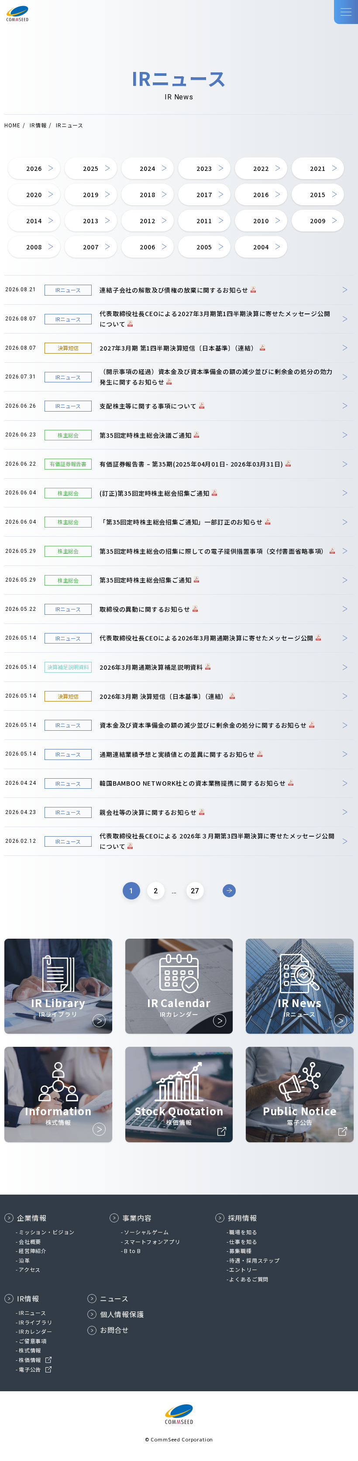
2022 (260, 168)
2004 (260, 246)
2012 (147, 220)
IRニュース (32, 1312)
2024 (147, 168)
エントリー (243, 1269)
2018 (147, 194)
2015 (317, 194)
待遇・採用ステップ (254, 1260)
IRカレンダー (35, 1331)
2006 (147, 246)
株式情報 (30, 1350)
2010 (260, 220)
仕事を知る (243, 1241)
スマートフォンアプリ (152, 1241)
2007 (90, 246)
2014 (33, 220)
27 (195, 891)
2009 (317, 220)
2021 (317, 168)
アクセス (30, 1269)
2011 (204, 220)
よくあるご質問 (248, 1279)
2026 (33, 168)
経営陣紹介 (33, 1250)
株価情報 (30, 1359)
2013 (90, 220)
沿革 (24, 1260)
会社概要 (30, 1241)
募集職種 (240, 1250)
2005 (204, 246)
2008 (33, 246)
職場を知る (243, 1232)
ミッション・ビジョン (47, 1232)
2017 (204, 194)
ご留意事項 (33, 1341)
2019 (90, 194)
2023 (204, 168)
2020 (33, 194)
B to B (132, 1250)
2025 (90, 168)
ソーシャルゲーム (146, 1232)
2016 (260, 194)
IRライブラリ (35, 1322)
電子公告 (30, 1369)
